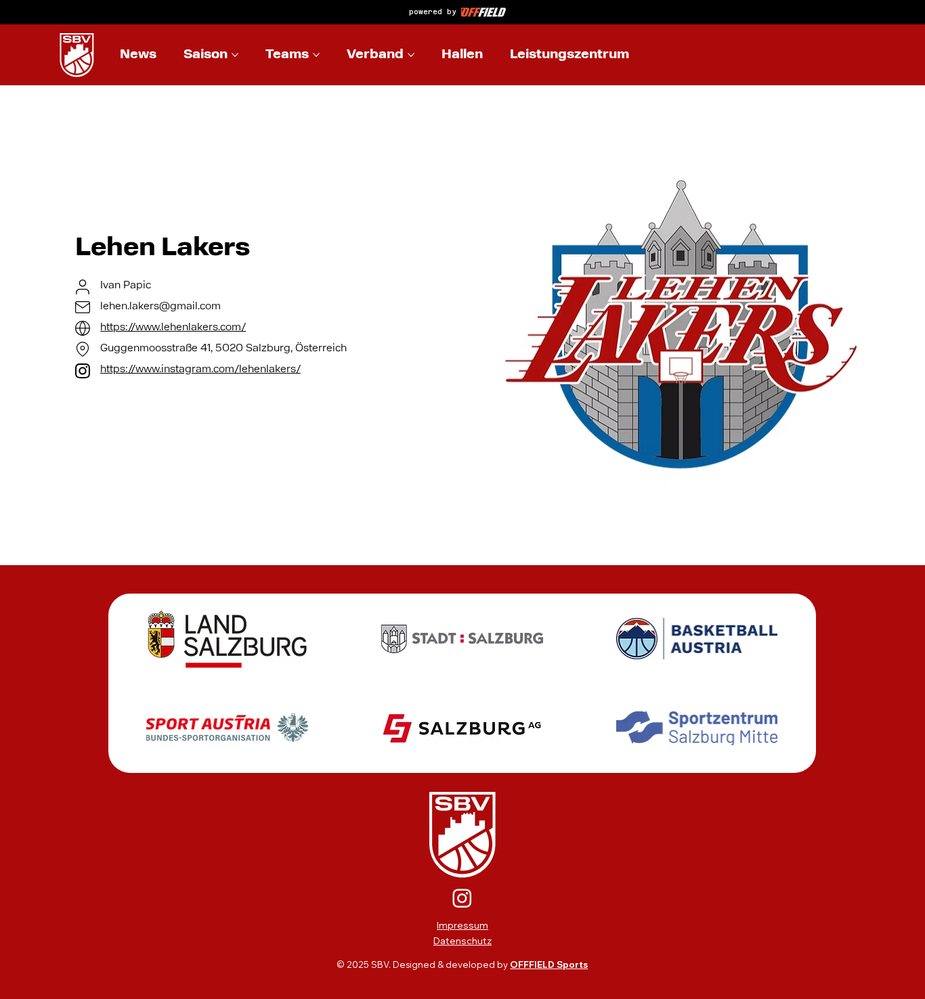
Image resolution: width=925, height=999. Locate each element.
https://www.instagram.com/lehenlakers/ (200, 369)
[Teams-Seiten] (316, 54)
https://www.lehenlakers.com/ (173, 327)
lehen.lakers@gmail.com (160, 306)
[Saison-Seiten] (235, 54)
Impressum (462, 925)
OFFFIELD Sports (549, 964)
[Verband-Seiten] (411, 54)
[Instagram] (462, 897)
